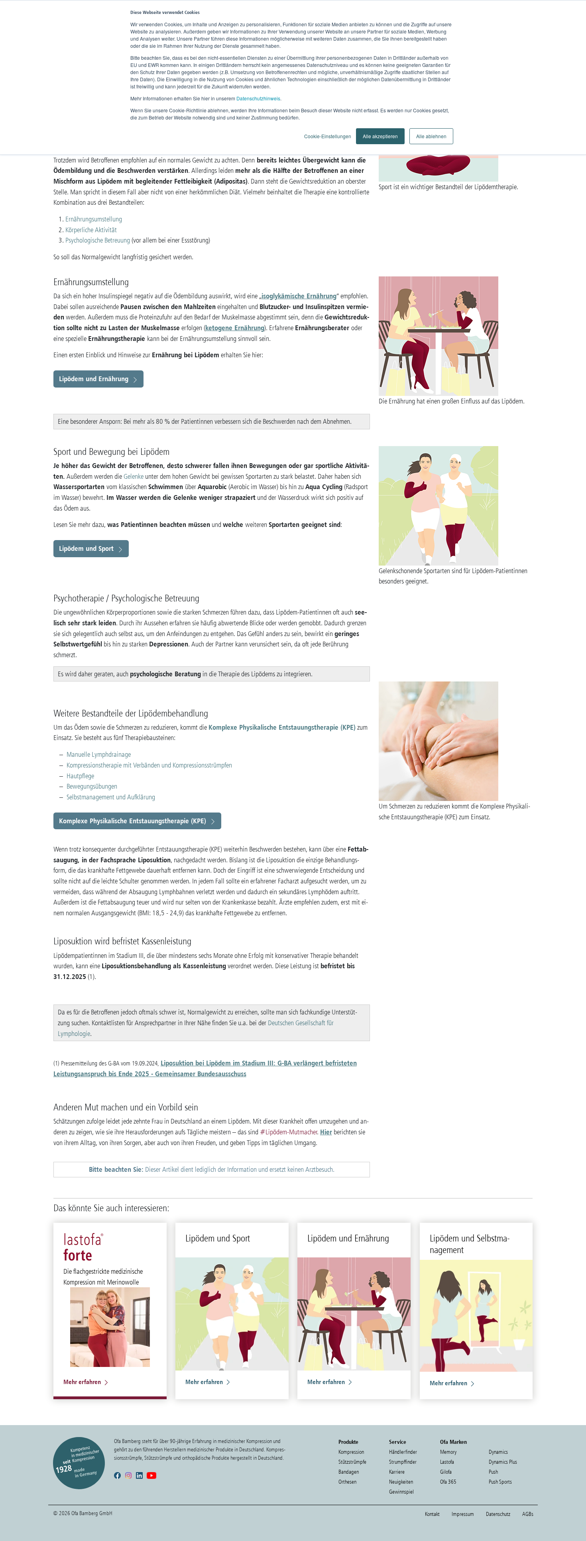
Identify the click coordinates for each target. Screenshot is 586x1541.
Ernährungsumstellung (93, 219)
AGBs (527, 1514)
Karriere (397, 1472)
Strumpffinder (403, 1462)
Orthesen (347, 1481)
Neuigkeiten (401, 1481)
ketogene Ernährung (234, 327)
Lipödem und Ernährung (93, 378)
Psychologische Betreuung (97, 240)
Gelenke (134, 476)
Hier (326, 1131)
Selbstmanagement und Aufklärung (111, 797)
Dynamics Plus (503, 1462)
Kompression (351, 1452)
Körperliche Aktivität (91, 229)
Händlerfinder (403, 1452)
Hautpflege (80, 775)
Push (493, 1472)
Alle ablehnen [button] (431, 136)
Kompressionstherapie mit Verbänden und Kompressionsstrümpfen (149, 765)
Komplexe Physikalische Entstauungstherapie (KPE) (282, 727)
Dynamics (498, 1452)
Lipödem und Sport (86, 548)
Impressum (463, 1514)
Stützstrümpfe (352, 1462)
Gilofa (446, 1472)
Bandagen (348, 1472)
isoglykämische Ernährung (299, 295)
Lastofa (447, 1462)
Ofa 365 (448, 1481)
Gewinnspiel (401, 1491)
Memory (448, 1452)
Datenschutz (498, 1514)
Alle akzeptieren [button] (380, 136)
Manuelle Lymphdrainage (99, 754)
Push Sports (500, 1481)
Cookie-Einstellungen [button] (327, 136)
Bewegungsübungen (92, 786)
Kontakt (432, 1514)
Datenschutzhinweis (258, 98)
